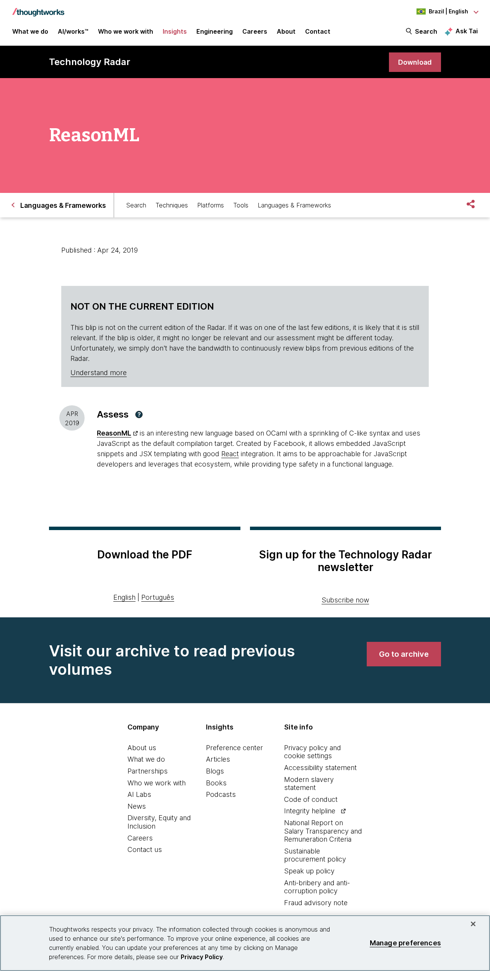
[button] (139, 414)
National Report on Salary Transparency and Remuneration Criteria (323, 831)
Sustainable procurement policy (315, 855)
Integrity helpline (309, 811)
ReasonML (114, 433)
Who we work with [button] (125, 31)
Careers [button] (254, 31)
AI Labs (139, 794)
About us (141, 748)
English (124, 597)
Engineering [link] (214, 31)
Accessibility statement (320, 768)
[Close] (473, 924)
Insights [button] (175, 31)
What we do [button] (30, 31)
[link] (415, 62)
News (136, 806)
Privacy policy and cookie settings (312, 752)
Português (157, 597)
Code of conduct (311, 799)
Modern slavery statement (309, 783)
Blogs (215, 771)
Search (426, 31)
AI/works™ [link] (73, 31)
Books (216, 783)
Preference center (234, 748)
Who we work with (156, 783)
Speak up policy (309, 871)
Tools (240, 205)
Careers (140, 838)
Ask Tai (467, 31)
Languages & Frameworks (294, 205)
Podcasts (221, 794)
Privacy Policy (202, 957)
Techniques (171, 205)
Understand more (98, 373)
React (230, 454)
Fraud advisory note (316, 903)
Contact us (144, 849)
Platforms (210, 205)
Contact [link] (317, 31)
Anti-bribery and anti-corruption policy (317, 887)
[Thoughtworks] (38, 8)
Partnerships (147, 771)
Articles (218, 759)
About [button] (286, 31)
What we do (146, 759)
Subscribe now (345, 600)
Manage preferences (405, 943)
